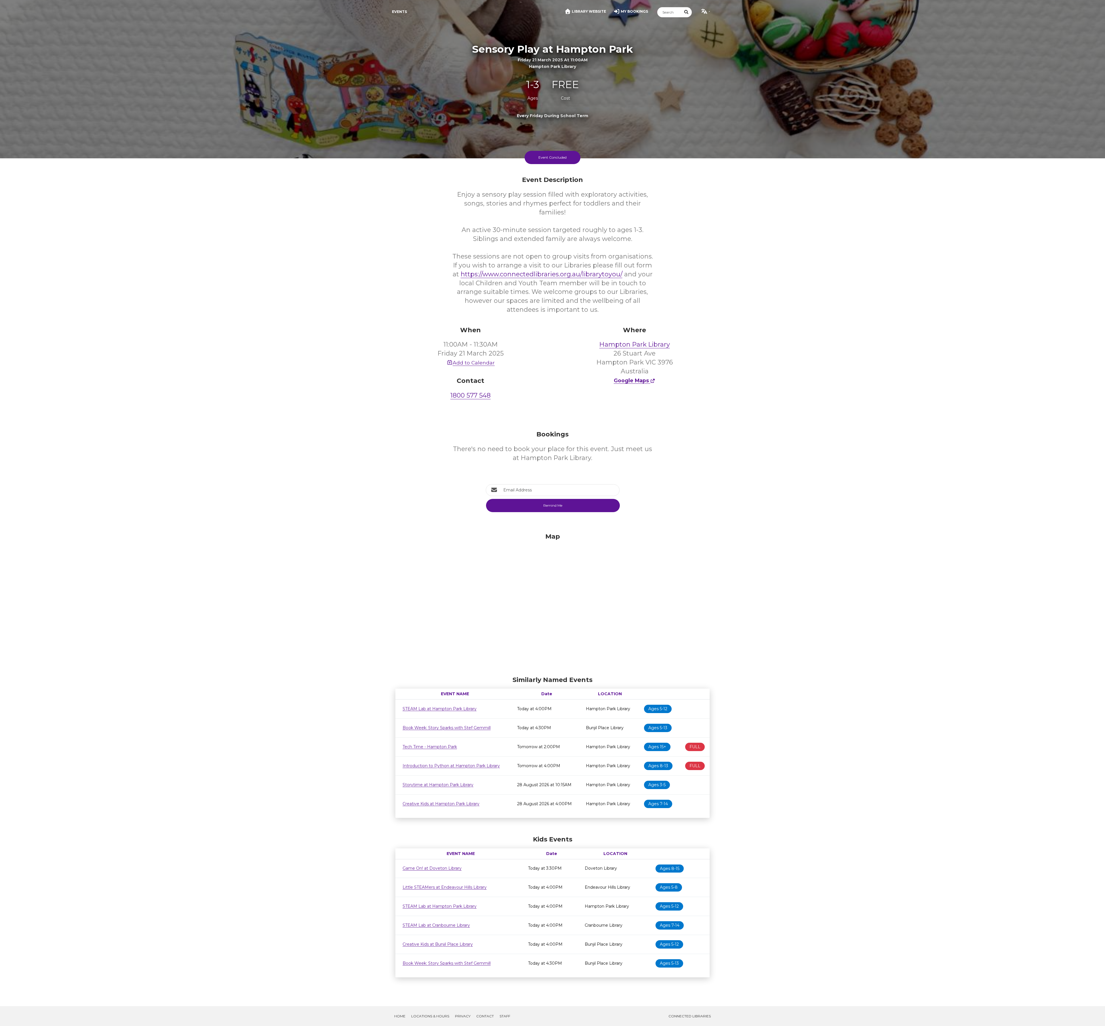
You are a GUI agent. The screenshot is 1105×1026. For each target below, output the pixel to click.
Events (399, 12)
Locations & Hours (430, 1016)
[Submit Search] (686, 12)
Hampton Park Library (634, 344)
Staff (505, 1016)
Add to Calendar (474, 363)
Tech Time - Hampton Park (430, 746)
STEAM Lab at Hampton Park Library (440, 708)
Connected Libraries (689, 1016)
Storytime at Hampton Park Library (438, 784)
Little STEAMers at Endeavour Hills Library (445, 887)
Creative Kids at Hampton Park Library (441, 803)
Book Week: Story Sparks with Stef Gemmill (447, 727)
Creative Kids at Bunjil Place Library (438, 944)
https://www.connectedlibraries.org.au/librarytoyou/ (541, 274)
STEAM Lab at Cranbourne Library (436, 925)
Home (399, 1016)
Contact (485, 1016)
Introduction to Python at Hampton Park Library (451, 765)
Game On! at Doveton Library (432, 868)
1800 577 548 (470, 395)
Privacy (462, 1016)
